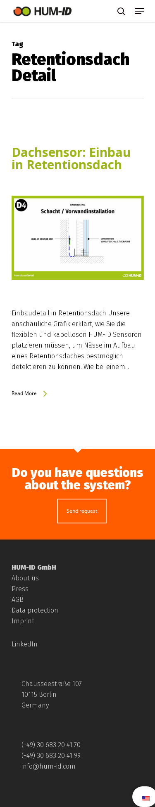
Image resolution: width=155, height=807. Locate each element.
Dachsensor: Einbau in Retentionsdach (71, 158)
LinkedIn (25, 644)
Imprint (23, 621)
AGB (18, 599)
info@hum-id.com (48, 766)
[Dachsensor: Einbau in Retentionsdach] (78, 302)
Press (20, 589)
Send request (82, 510)
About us (25, 578)
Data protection (35, 610)
